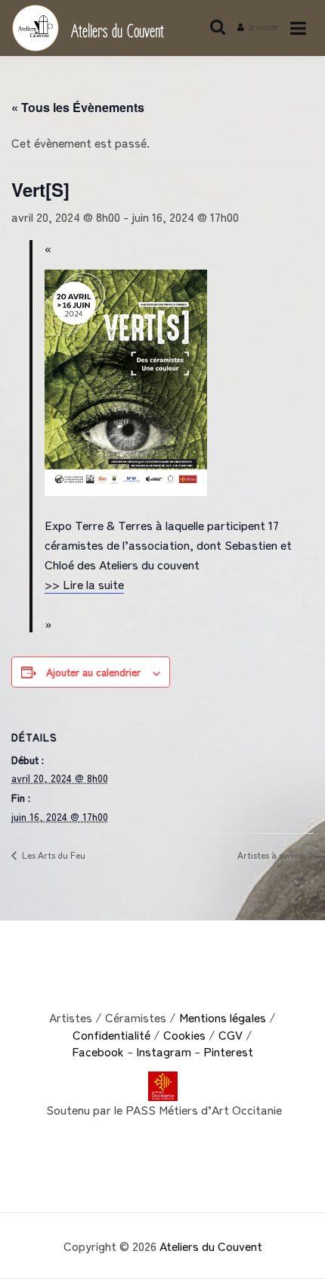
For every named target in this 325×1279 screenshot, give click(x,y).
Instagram (165, 1051)
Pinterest (228, 1051)
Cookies (184, 1034)
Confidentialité (111, 1034)
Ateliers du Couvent (117, 32)
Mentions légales (222, 1017)
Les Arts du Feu (52, 854)
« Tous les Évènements (77, 107)
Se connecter (263, 28)
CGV (230, 1034)
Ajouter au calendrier (93, 671)
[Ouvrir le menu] (298, 28)
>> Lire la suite (84, 584)
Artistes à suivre (271, 854)
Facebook (98, 1051)
